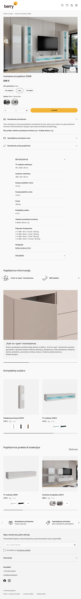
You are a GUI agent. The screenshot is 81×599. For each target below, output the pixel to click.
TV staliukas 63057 (10, 495)
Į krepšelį (54, 110)
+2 (28, 503)
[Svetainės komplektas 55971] (60, 474)
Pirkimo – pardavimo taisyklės (11, 594)
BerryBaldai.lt (12, 590)
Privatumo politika (23, 550)
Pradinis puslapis (8, 13)
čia (55, 126)
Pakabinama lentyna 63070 (13, 418)
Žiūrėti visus (73, 449)
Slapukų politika (41, 594)
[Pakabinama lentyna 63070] (21, 397)
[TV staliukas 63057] (21, 474)
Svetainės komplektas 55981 (23, 13)
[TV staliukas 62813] (60, 397)
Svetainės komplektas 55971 (53, 495)
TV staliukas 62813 (49, 418)
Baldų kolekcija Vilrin (23, 248)
